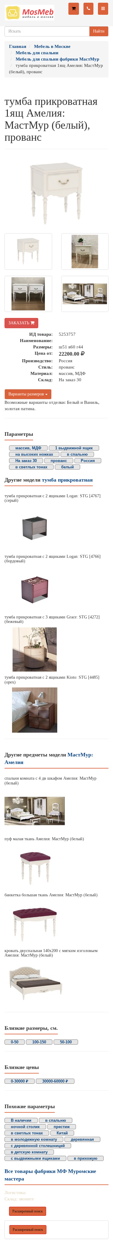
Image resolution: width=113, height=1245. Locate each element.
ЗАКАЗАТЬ (19, 323)
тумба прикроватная (67, 480)
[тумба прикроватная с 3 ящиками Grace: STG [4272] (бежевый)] (56, 649)
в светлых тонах (31, 467)
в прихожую (85, 1158)
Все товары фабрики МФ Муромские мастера (50, 1175)
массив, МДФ (28, 448)
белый (67, 467)
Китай (62, 1133)
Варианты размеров (26, 394)
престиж (62, 1126)
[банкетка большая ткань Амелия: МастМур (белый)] (56, 922)
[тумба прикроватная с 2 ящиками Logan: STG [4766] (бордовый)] (56, 589)
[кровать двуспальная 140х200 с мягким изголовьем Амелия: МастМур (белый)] (56, 983)
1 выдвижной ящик (74, 448)
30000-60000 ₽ (55, 1081)
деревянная (82, 1139)
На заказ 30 (26, 460)
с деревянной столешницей (38, 1145)
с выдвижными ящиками (35, 1158)
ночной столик (25, 1126)
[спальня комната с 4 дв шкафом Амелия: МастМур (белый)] (56, 811)
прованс (59, 460)
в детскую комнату (29, 1152)
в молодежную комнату (34, 1139)
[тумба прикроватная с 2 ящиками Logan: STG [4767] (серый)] (56, 528)
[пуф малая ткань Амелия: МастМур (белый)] (56, 867)
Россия (88, 460)
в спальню (77, 454)
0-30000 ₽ (19, 1081)
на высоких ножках (34, 454)
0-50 (14, 1042)
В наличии (21, 1120)
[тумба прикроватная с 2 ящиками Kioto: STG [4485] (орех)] (56, 710)
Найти (99, 31)
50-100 (66, 1042)
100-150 (39, 1042)
